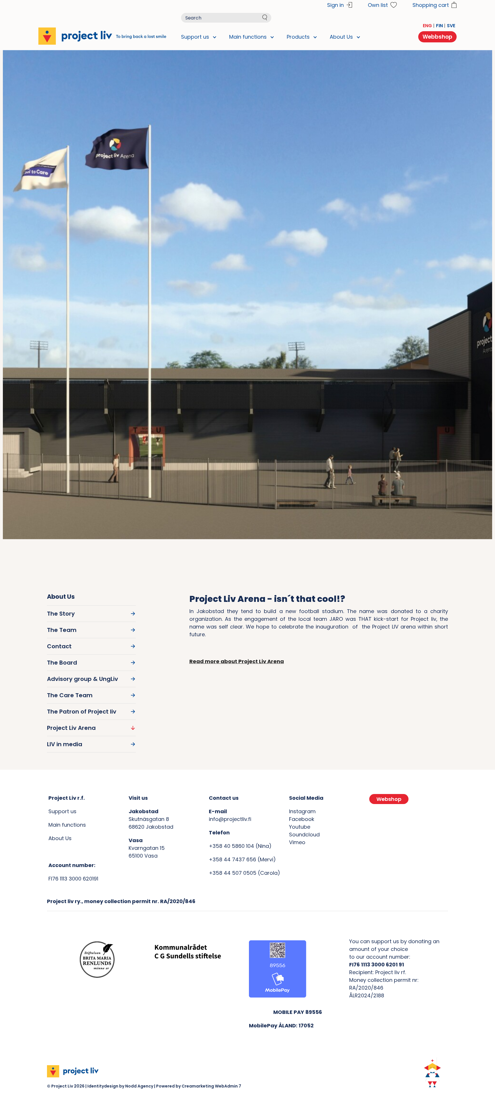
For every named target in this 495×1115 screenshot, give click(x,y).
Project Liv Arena (71, 728)
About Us (60, 838)
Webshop (388, 799)
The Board (62, 663)
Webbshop (437, 37)
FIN (439, 25)
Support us (62, 811)
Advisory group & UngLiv (82, 679)
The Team (61, 630)
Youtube (299, 826)
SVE (451, 25)
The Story (61, 614)
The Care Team (70, 695)
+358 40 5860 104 (231, 846)
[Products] (312, 37)
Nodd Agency (139, 1086)
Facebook (301, 819)
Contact (59, 646)
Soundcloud (304, 834)
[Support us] (212, 37)
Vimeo (297, 842)
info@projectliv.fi (230, 819)
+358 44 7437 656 (232, 859)
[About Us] (355, 37)
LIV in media (64, 744)
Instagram (302, 811)
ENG (427, 25)
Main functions (67, 824)
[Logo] (102, 36)
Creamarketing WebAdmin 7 (211, 1086)
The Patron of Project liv (81, 712)
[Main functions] (269, 37)
